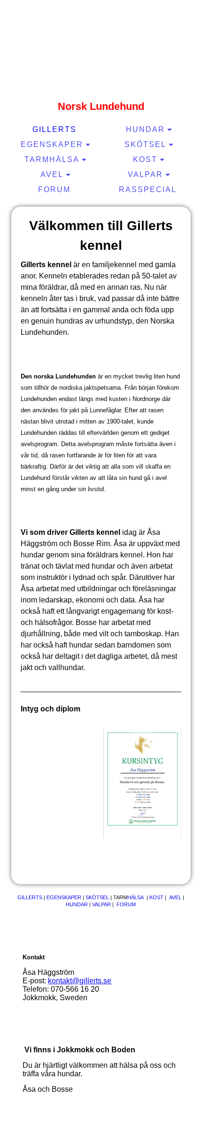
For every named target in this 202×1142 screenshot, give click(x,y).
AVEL (175, 897)
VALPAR (101, 904)
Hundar (145, 129)
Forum (54, 189)
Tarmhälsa (51, 159)
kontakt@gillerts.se (79, 981)
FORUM (126, 904)
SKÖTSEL (97, 897)
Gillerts (54, 129)
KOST (156, 897)
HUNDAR (77, 904)
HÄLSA (135, 897)
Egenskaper (52, 144)
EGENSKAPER (65, 897)
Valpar (145, 174)
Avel (51, 174)
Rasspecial (148, 189)
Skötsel (145, 144)
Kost (145, 159)
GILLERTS (29, 897)
